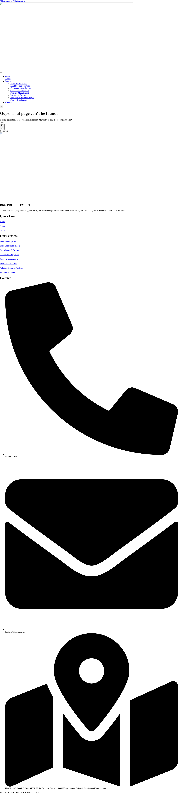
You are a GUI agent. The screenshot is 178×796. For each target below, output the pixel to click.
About (7, 79)
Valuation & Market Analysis (22, 97)
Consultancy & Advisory (20, 88)
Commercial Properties (19, 90)
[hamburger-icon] (1, 72)
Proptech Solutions (8, 272)
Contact (8, 102)
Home (7, 76)
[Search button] (2, 127)
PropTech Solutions (18, 100)
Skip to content (6, 1)
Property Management (19, 93)
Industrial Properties (18, 83)
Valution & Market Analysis (11, 268)
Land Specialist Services (20, 86)
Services (8, 81)
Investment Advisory (18, 95)
